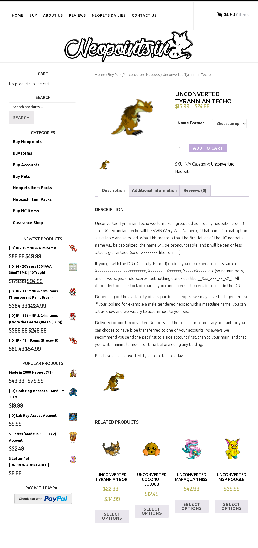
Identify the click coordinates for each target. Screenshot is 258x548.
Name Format (191, 123)
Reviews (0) (195, 190)
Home (17, 15)
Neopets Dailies (109, 15)
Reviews (77, 15)
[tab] (113, 191)
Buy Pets (115, 74)
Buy (33, 15)
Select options (112, 516)
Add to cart (208, 148)
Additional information (154, 190)
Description (113, 190)
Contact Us (144, 15)
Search (21, 117)
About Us (53, 15)
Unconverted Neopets (142, 74)
